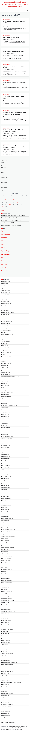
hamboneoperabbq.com (6, 711)
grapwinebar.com (4, 463)
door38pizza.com (4, 698)
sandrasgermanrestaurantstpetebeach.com (10, 376)
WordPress (19, 729)
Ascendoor (8, 729)
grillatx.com (3, 483)
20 (17, 203)
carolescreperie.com (5, 374)
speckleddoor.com (5, 317)
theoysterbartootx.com (6, 573)
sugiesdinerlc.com (5, 520)
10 (6, 201)
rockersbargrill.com (5, 509)
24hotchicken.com (5, 286)
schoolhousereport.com (6, 396)
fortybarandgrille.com (5, 328)
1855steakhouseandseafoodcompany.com (10, 565)
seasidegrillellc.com (5, 613)
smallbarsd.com (4, 283)
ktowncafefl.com (4, 500)
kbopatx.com (4, 383)
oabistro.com (4, 489)
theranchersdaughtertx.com (7, 624)
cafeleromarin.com (5, 507)
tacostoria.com (4, 425)
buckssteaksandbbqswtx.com (7, 580)
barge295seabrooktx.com (6, 598)
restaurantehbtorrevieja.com (7, 680)
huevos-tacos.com (5, 474)
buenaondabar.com (5, 443)
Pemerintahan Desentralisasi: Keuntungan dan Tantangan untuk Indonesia (14, 113)
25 (10, 205)
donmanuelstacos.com (6, 558)
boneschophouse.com (5, 390)
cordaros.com (4, 343)
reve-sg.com (4, 336)
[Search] (27, 10)
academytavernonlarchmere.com (8, 611)
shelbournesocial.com (5, 323)
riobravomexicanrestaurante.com (8, 319)
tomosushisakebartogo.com (7, 704)
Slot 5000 (3, 267)
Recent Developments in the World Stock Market (14, 67)
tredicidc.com (4, 361)
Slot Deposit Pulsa (5, 234)
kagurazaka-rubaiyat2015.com (7, 288)
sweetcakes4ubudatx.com (6, 498)
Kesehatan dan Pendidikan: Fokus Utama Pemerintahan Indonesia (14, 130)
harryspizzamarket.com (6, 700)
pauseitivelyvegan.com (6, 717)
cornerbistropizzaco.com (6, 449)
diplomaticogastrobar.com (6, 706)
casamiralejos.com (5, 381)
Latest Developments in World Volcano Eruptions (11, 225)
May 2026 (3, 167)
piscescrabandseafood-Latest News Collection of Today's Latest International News (15, 4)
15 (25, 201)
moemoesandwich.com (6, 647)
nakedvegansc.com (5, 720)
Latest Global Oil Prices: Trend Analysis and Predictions (15, 22)
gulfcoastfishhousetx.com (6, 591)
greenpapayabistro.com (6, 545)
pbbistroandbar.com (5, 485)
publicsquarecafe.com (5, 554)
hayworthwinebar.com (6, 620)
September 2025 (4, 187)
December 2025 (4, 180)
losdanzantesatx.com (5, 427)
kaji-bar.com (3, 571)
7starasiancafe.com (5, 341)
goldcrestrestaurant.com (6, 673)
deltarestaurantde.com (6, 669)
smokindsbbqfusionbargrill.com (7, 600)
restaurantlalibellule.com (6, 658)
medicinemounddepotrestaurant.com (9, 662)
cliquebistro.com (4, 407)
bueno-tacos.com (5, 607)
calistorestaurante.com (6, 363)
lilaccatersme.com (5, 314)
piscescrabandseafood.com (6, 638)
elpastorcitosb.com (5, 297)
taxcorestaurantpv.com (6, 636)
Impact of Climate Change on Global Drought (10, 217)
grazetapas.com (4, 527)
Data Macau (4, 237)
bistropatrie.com (4, 403)
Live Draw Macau (5, 254)
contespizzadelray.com (6, 330)
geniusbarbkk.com (5, 593)
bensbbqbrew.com (5, 713)
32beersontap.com (5, 310)
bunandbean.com (4, 345)
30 (2, 207)
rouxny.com (3, 354)
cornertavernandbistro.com (7, 629)
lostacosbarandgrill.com (6, 472)
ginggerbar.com (4, 538)
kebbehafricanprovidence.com (7, 312)
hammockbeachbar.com (6, 494)
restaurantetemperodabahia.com (8, 529)
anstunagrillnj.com (5, 702)
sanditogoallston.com (5, 290)
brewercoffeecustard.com (6, 321)
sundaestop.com (4, 308)
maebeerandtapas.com (6, 578)
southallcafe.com (4, 567)
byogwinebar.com (5, 461)
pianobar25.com (4, 430)
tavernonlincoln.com (5, 649)
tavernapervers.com (5, 531)
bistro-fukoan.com (5, 467)
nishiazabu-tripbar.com (6, 441)
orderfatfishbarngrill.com (6, 596)
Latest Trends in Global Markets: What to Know (14, 97)
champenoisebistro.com (6, 576)
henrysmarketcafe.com (6, 356)
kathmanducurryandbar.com (7, 556)
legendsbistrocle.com (5, 496)
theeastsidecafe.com (5, 587)
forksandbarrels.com (5, 445)
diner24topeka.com (5, 542)
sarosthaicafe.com (5, 618)
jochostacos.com (4, 631)
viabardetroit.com (5, 416)
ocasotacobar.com (5, 418)
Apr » (6, 210)
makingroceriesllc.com (6, 379)
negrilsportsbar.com (5, 452)
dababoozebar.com (5, 644)
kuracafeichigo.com (5, 684)
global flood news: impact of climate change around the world (13, 222)
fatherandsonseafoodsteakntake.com (9, 405)
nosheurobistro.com (5, 294)
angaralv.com (4, 339)
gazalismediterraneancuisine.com (8, 722)
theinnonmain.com (5, 301)
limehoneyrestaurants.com (7, 671)
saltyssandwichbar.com (6, 487)
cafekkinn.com (4, 691)
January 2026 (4, 177)
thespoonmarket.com (5, 372)
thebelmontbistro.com (6, 447)
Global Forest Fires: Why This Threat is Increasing (11, 220)
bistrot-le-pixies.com (5, 525)
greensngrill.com (4, 365)
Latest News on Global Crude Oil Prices (13, 52)
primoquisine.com (5, 385)
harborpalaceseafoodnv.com (7, 432)
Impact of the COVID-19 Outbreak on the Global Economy (13, 215)
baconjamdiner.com (5, 622)
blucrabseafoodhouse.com (6, 505)
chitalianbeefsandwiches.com (7, 547)
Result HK (3, 257)
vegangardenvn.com (5, 715)
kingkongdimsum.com (5, 562)
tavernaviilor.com (4, 549)
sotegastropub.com (5, 534)
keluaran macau (5, 271)
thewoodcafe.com (5, 299)
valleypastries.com (5, 350)
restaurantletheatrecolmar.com (7, 359)
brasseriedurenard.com (6, 352)
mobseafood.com (4, 434)
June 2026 (3, 165)
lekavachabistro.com (5, 465)
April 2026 (3, 170)
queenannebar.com (5, 602)
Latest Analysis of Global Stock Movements (15, 82)
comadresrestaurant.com (6, 667)
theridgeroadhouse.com (6, 292)
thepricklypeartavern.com (6, 582)
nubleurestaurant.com (5, 655)
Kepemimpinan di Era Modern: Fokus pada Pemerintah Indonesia (14, 146)
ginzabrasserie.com (5, 516)
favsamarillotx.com (5, 633)
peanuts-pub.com (5, 492)
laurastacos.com (4, 551)
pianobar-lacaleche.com (6, 394)
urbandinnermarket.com (6, 476)
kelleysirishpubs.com (5, 640)
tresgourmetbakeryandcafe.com (8, 536)
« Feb (2, 210)
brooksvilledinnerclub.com (6, 410)
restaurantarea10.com (6, 348)
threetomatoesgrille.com (6, 560)
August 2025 (4, 190)
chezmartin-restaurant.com (7, 392)
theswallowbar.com (5, 540)
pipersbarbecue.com (5, 458)
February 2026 (4, 175)
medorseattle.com (5, 469)
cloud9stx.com (4, 523)
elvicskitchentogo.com (6, 480)
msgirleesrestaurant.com (6, 503)
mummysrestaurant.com (6, 585)
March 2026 (3, 172)
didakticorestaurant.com (6, 675)
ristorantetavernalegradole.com (7, 438)
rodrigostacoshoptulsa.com (6, 569)
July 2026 (3, 162)
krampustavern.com (5, 642)
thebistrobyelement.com (6, 421)
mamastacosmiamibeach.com (7, 518)
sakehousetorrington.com (6, 367)
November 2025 (4, 182)
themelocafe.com (5, 689)
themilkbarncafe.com (5, 511)
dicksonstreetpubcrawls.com (7, 436)
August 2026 (4, 160)
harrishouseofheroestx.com (7, 412)
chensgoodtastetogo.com (6, 609)
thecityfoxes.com (4, 387)
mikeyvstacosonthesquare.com (7, 398)
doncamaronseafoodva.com (7, 627)
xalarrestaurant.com (5, 660)
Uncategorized (6, 19)
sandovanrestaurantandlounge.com (8, 678)
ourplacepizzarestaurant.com (7, 693)
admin (5, 25)
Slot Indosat (4, 264)
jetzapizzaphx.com (5, 695)
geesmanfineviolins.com (6, 303)
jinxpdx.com (3, 332)
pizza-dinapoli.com (5, 325)
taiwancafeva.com (5, 305)
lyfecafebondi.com (5, 414)
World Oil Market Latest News (11, 37)
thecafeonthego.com (5, 456)
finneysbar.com (4, 514)
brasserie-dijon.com (5, 604)
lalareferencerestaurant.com (7, 664)
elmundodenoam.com (5, 281)
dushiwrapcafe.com (5, 454)
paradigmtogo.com (5, 478)
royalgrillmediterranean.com (7, 616)
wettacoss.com (4, 423)
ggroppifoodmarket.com (6, 370)
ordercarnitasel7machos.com (7, 334)
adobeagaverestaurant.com (7, 653)
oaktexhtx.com (4, 589)
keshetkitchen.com (5, 709)
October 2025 (4, 185)
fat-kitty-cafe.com (5, 686)
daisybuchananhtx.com (6, 401)
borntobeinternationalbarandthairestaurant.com (11, 682)
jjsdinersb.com (4, 651)
